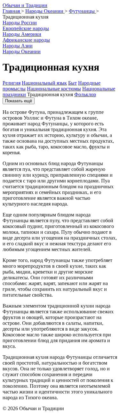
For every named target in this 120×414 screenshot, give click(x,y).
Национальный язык (44, 83)
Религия (11, 83)
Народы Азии (18, 45)
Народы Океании (22, 51)
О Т (25, 5)
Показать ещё (18, 100)
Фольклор (85, 94)
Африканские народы (26, 40)
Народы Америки (22, 34)
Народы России (20, 22)
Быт (72, 83)
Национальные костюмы (54, 88)
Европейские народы (26, 28)
